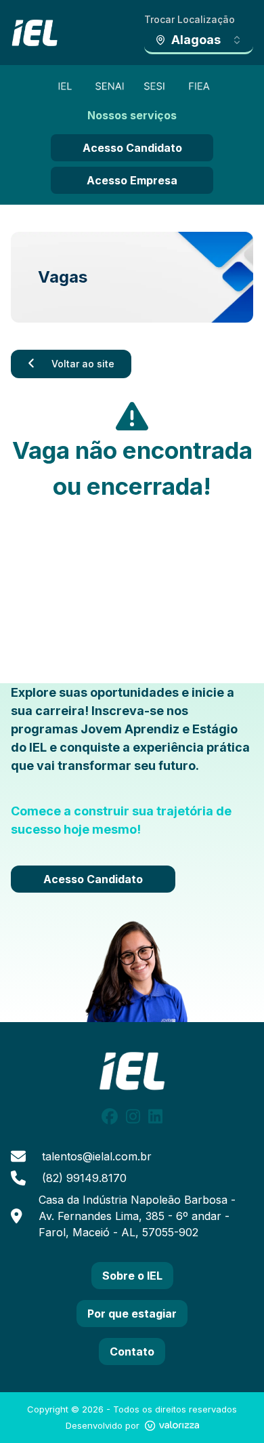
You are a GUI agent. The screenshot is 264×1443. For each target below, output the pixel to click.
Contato (132, 1351)
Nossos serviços (132, 115)
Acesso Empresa (132, 180)
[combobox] (198, 40)
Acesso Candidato (132, 148)
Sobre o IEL (132, 1275)
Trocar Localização (189, 19)
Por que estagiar (132, 1313)
